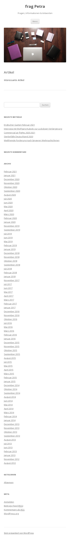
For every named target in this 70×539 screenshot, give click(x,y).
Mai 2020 (8, 206)
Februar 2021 (10, 171)
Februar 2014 (10, 416)
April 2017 (8, 295)
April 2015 (8, 369)
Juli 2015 (8, 362)
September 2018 (12, 264)
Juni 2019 (8, 237)
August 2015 (10, 358)
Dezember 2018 (11, 253)
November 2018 (11, 257)
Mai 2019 (8, 241)
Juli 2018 (8, 268)
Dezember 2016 (11, 311)
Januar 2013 (9, 455)
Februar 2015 (10, 377)
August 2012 (10, 463)
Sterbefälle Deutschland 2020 (18, 136)
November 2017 (11, 280)
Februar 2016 (10, 334)
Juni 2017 (8, 288)
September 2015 (12, 354)
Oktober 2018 (10, 260)
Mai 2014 (8, 404)
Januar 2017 (9, 307)
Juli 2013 (8, 443)
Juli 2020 (8, 198)
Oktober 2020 (10, 187)
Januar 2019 (9, 249)
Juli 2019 (8, 233)
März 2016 (9, 330)
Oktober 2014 (10, 389)
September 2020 (12, 190)
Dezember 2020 (11, 179)
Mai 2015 (8, 365)
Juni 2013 (8, 447)
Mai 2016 (8, 327)
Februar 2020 (10, 218)
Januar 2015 (9, 381)
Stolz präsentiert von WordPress (19, 533)
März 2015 (9, 373)
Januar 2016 (9, 338)
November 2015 (11, 346)
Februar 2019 (10, 245)
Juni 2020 (8, 202)
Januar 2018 (9, 276)
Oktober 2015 (10, 350)
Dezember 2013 (11, 424)
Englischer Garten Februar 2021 (19, 124)
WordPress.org (11, 513)
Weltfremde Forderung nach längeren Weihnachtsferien (31, 140)
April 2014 (8, 408)
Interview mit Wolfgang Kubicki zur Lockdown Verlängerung (33, 128)
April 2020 (8, 210)
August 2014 (10, 397)
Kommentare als (14, 509)
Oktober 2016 (10, 319)
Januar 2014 (9, 420)
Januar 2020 (9, 222)
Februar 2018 (10, 272)
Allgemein (9, 482)
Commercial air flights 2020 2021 (19, 132)
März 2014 (9, 412)
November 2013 (11, 428)
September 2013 (12, 435)
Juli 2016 (8, 323)
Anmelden (9, 501)
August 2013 (10, 439)
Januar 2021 (9, 175)
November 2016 (11, 315)
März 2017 (9, 299)
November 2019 (11, 225)
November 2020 (11, 183)
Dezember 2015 (11, 342)
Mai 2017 (8, 292)
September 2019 (12, 229)
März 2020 (9, 214)
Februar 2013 (10, 451)
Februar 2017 (10, 303)
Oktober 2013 (10, 431)
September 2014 (12, 393)
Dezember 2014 (11, 385)
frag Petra (35, 6)
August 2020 (10, 194)
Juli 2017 (8, 284)
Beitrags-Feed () (13, 505)
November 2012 (11, 459)
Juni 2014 (8, 400)
